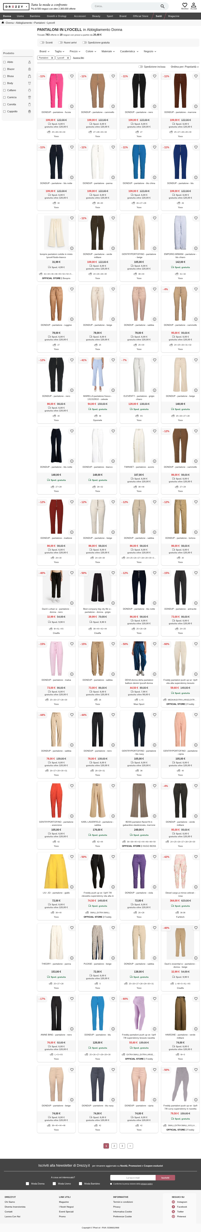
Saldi (159, 16)
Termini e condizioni (123, 1202)
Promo (62, 1216)
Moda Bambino (92, 1183)
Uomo (20, 16)
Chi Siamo (10, 1202)
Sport (110, 16)
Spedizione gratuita (99, 42)
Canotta (11, 104)
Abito (10, 62)
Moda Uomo (64, 1183)
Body (10, 83)
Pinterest (181, 1216)
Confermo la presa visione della (133, 1184)
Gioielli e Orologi (56, 16)
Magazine (173, 16)
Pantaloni (43, 57)
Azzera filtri (78, 57)
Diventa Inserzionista (15, 1206)
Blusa (10, 76)
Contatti (8, 1211)
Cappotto (12, 111)
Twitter (180, 1211)
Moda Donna (37, 1183)
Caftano (11, 90)
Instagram (182, 1202)
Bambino (35, 16)
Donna (7, 16)
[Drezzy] (16, 6)
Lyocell (60, 57)
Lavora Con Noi (12, 1216)
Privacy (116, 1206)
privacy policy (147, 1184)
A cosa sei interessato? (63, 1177)
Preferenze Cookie (122, 1216)
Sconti (49, 42)
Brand (123, 16)
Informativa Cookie (122, 1211)
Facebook (182, 1206)
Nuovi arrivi (70, 42)
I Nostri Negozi (66, 1206)
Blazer (10, 69)
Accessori (80, 16)
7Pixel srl (96, 1228)
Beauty (96, 16)
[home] (3, 22)
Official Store (140, 16)
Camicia (11, 97)
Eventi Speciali (66, 1211)
